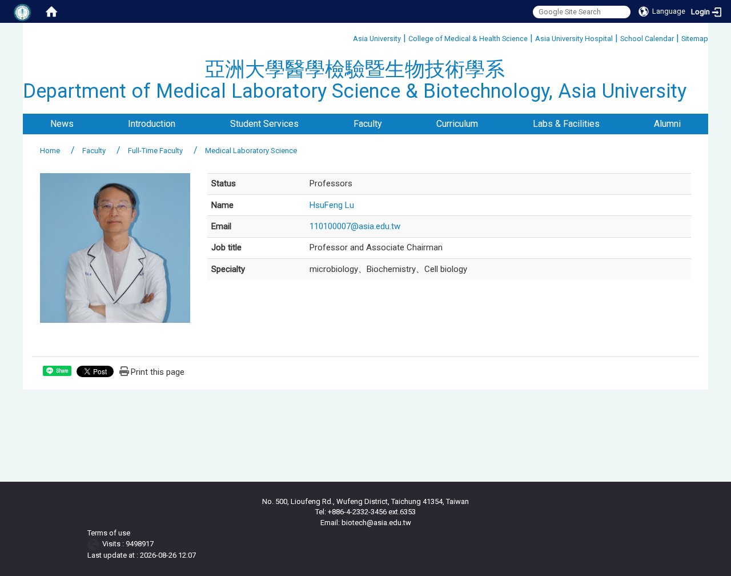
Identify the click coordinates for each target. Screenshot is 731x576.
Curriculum (457, 123)
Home (50, 150)
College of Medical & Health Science (468, 38)
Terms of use (108, 533)
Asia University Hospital (574, 38)
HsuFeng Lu (332, 205)
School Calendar (647, 38)
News (62, 123)
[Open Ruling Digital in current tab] (95, 543)
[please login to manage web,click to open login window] (23, 11)
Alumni (667, 123)
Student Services (264, 123)
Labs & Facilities (566, 123)
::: (348, 37)
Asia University (377, 38)
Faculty (368, 123)
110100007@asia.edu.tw (355, 226)
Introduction (151, 123)
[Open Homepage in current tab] (51, 11)
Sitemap (694, 38)
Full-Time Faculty (155, 150)
